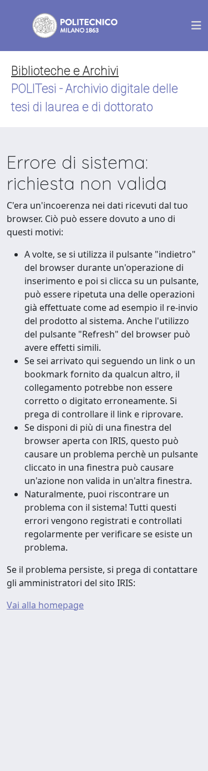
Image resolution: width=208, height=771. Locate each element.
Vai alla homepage (45, 605)
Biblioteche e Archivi (65, 71)
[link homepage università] (68, 25)
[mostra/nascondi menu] (196, 25)
